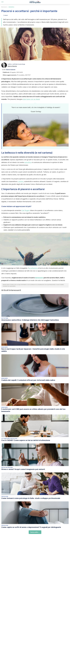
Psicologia (4, 496)
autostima (27, 162)
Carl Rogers (25, 210)
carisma (20, 181)
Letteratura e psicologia (9, 438)
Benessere (4, 7)
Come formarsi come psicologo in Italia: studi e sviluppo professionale (30, 498)
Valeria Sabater (12, 66)
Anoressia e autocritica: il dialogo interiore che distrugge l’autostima (30, 320)
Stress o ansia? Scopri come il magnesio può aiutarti (23, 469)
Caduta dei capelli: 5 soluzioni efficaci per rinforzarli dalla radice (28, 380)
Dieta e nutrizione (7, 467)
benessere (39, 278)
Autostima (11, 7)
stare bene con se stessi (31, 99)
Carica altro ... (35, 532)
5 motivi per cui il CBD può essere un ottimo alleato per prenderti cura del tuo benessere (33, 410)
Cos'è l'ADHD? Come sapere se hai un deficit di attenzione (25, 440)
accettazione (33, 268)
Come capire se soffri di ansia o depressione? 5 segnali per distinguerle (31, 527)
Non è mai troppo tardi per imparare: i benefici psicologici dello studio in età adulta (33, 350)
